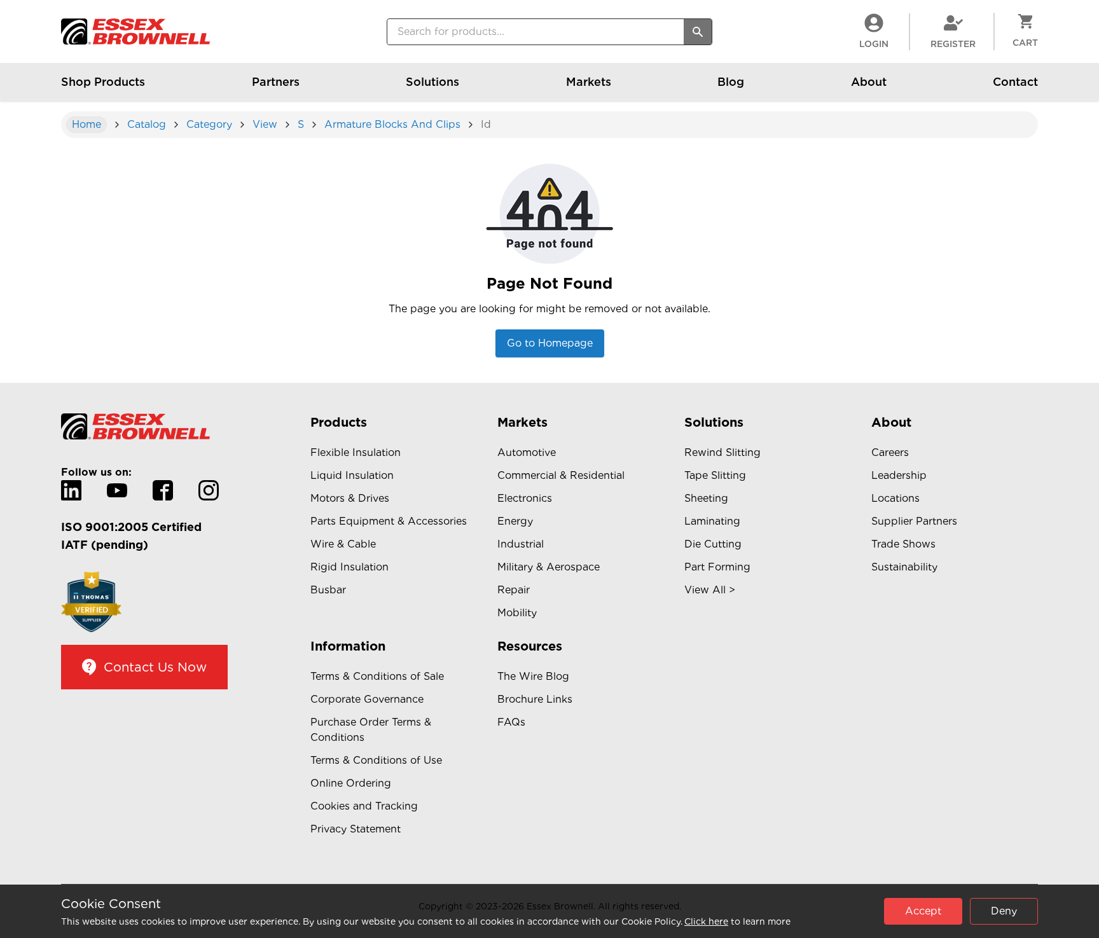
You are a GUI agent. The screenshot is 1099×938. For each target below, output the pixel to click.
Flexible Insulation (355, 452)
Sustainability (904, 567)
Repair (513, 590)
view (264, 124)
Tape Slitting (715, 475)
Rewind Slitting (722, 452)
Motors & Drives (349, 498)
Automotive (526, 452)
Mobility (517, 613)
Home (86, 124)
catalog (146, 124)
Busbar (328, 590)
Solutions (432, 81)
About (869, 81)
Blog (730, 81)
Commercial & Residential (561, 475)
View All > (709, 590)
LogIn (873, 44)
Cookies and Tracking (364, 806)
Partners (276, 81)
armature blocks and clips (392, 124)
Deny (1004, 911)
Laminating (712, 521)
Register (953, 44)
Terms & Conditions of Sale (377, 676)
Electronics (524, 498)
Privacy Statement (355, 829)
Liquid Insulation (352, 475)
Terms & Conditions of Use (376, 760)
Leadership (899, 475)
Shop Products (103, 81)
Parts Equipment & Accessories (388, 521)
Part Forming (717, 567)
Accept (923, 911)
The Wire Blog (533, 676)
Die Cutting (713, 544)
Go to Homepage (550, 343)
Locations (895, 498)
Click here (706, 921)
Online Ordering (350, 783)
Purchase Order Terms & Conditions (370, 729)
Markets (588, 81)
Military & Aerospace (548, 567)
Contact (1015, 81)
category (209, 124)
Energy (515, 521)
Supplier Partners (914, 521)
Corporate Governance (367, 699)
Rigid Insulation (349, 567)
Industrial (520, 544)
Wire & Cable (343, 544)
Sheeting (706, 498)
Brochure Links (534, 699)
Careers (890, 452)
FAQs (511, 722)
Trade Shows (903, 544)
